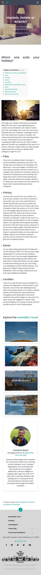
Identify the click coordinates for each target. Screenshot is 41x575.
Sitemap (33, 565)
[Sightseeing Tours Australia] (2, 2)
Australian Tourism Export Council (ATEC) (25, 568)
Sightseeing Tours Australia (24, 454)
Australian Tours (27, 317)
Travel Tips (12, 529)
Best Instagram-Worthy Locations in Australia (19, 503)
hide (21, 70)
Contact (11, 521)
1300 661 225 (21, 541)
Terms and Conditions (16, 533)
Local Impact (13, 525)
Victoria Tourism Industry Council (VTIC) (20, 569)
